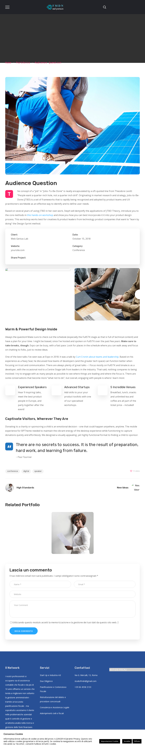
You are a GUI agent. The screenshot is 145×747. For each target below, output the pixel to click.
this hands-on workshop (40, 215)
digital (26, 471)
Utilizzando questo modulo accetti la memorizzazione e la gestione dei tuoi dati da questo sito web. (65, 622)
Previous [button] (5, 294)
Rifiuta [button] (137, 741)
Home (8, 62)
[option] (37, 294)
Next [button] (140, 294)
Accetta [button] (127, 741)
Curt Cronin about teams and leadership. (97, 356)
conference (12, 471)
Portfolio (23, 62)
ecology (73, 539)
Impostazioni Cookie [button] (109, 741)
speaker (38, 471)
